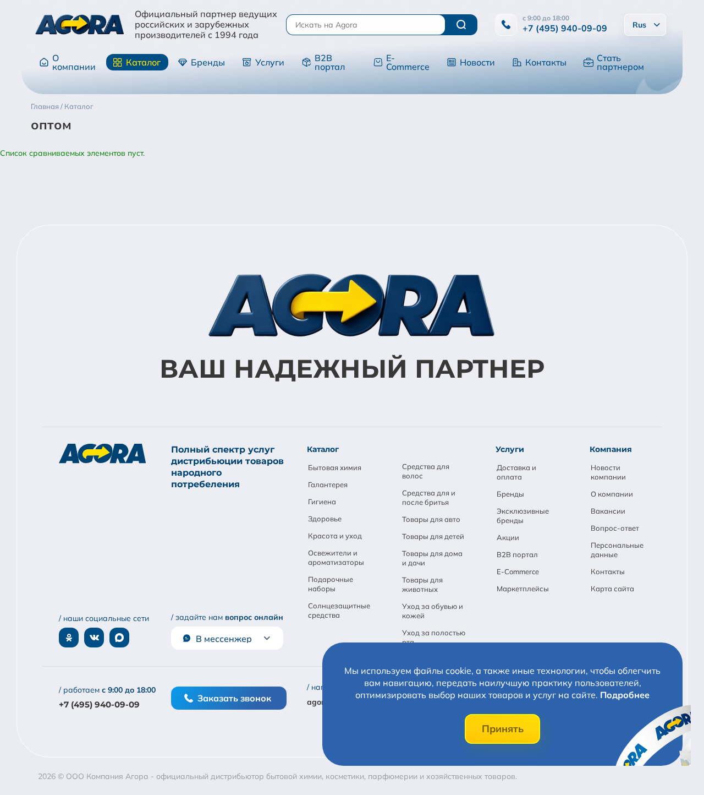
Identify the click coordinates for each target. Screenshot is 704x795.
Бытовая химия (334, 467)
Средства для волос (425, 471)
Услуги (269, 62)
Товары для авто (431, 519)
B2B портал (330, 62)
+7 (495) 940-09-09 (564, 28)
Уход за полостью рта (433, 637)
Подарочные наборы (330, 584)
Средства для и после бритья (428, 497)
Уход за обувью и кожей (432, 611)
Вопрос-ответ (615, 528)
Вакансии (608, 511)
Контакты (545, 62)
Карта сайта (612, 588)
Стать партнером (620, 62)
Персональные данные (617, 550)
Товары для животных (422, 584)
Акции (508, 537)
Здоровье (325, 518)
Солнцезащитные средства (339, 610)
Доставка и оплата (516, 472)
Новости (477, 62)
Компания (611, 449)
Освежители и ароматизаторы (336, 557)
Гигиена (322, 501)
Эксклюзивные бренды (523, 516)
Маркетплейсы (523, 588)
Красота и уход (335, 535)
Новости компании (608, 472)
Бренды (208, 62)
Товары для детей (433, 536)
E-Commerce (408, 62)
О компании (74, 62)
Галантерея (328, 484)
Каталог (143, 62)
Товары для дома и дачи (432, 558)
